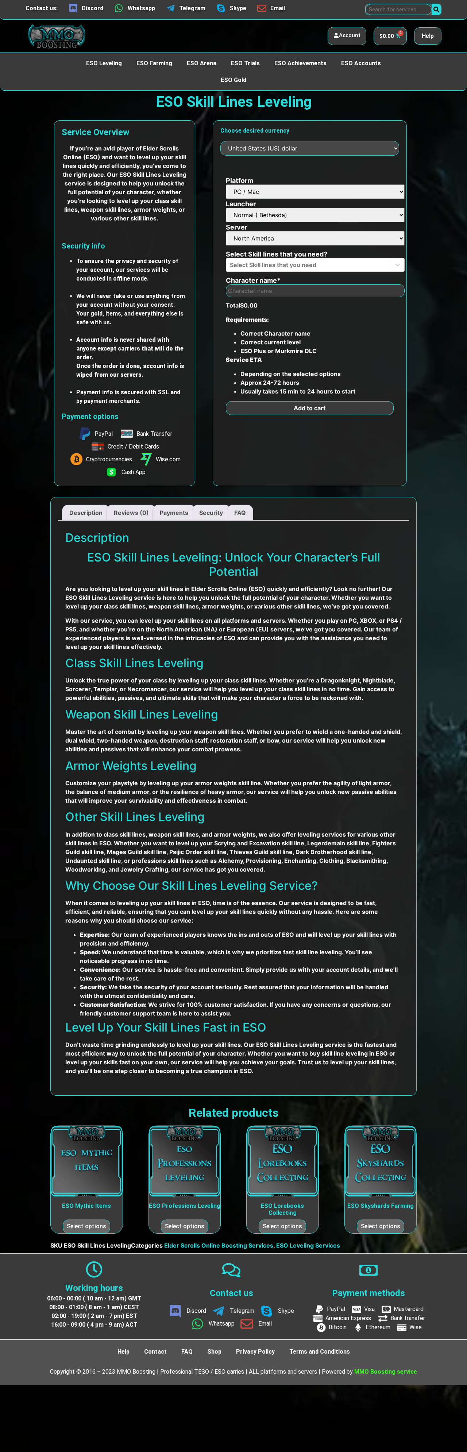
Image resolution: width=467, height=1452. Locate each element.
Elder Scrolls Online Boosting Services (218, 1245)
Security (211, 512)
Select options (86, 1226)
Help (428, 35)
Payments (174, 512)
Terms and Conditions (319, 1351)
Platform (239, 180)
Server (236, 227)
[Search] (436, 9)
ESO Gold (233, 80)
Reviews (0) (131, 512)
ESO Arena (201, 63)
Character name (253, 280)
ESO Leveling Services (308, 1245)
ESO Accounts (361, 63)
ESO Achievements (300, 63)
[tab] (86, 513)
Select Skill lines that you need (276, 254)
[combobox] (230, 265)
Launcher (241, 204)
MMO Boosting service (385, 1371)
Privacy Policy (255, 1351)
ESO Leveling (104, 63)
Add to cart (309, 408)
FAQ (240, 512)
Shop (214, 1351)
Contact (155, 1351)
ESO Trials (245, 63)
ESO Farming (154, 63)
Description (86, 512)
